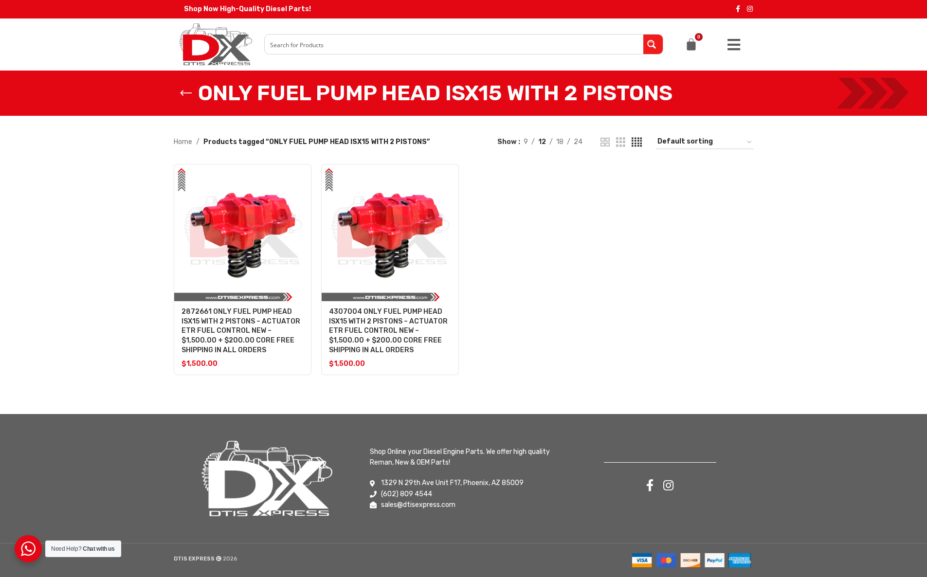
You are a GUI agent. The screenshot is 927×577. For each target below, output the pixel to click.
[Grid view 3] (620, 142)
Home (183, 142)
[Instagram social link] (750, 9)
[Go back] (186, 93)
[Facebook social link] (738, 9)
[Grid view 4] (637, 142)
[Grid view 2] (605, 142)
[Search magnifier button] (653, 44)
